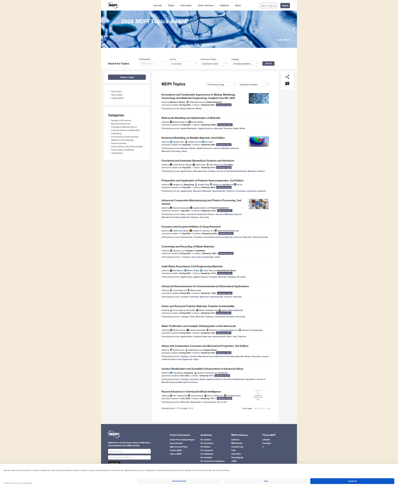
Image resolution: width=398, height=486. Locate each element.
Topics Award (117, 94)
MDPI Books (236, 443)
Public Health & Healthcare (122, 149)
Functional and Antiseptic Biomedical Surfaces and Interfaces (198, 160)
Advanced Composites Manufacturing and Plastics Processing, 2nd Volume (201, 202)
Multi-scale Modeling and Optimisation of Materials (191, 118)
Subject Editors (117, 98)
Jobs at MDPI (175, 453)
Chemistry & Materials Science (124, 126)
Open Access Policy (179, 446)
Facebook (266, 443)
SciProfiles (236, 453)
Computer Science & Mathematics (125, 130)
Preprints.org (237, 446)
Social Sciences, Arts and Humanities (127, 146)
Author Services (205, 5)
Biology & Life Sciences (121, 120)
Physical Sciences (119, 143)
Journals (157, 5)
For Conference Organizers (213, 461)
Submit (285, 5)
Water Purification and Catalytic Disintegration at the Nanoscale (199, 326)
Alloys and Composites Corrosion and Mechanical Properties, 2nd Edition (205, 346)
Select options (116, 451)
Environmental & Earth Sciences (124, 136)
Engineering (116, 133)
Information (186, 5)
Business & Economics (120, 123)
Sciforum (235, 439)
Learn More (283, 39)
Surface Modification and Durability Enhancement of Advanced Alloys (202, 368)
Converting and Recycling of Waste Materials (188, 246)
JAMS (234, 461)
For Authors (206, 439)
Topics (171, 5)
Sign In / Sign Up (268, 5)
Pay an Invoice (176, 443)
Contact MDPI (176, 450)
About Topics (116, 91)
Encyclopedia (237, 457)
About (238, 5)
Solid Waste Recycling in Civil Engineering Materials (192, 266)
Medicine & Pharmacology (122, 140)
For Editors (205, 446)
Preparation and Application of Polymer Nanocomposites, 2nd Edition (202, 180)
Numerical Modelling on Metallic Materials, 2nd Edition (193, 138)
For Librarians (207, 450)
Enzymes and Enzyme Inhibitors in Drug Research (191, 226)
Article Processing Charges (182, 439)
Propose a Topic (127, 77)
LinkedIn (266, 439)
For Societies (206, 457)
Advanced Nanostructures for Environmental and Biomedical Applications (205, 286)
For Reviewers (207, 443)
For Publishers (207, 453)
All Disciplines (117, 153)
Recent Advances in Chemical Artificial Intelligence (191, 391)
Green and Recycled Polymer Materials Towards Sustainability (198, 306)
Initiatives (224, 5)
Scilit (233, 450)
